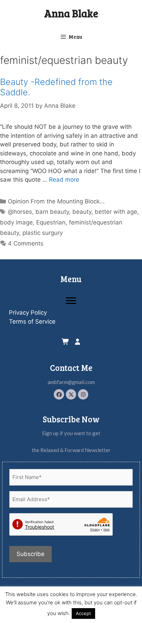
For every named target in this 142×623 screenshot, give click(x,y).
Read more (64, 179)
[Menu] (71, 301)
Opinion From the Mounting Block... (56, 201)
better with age (116, 211)
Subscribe (30, 553)
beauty (81, 211)
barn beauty (52, 211)
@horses (20, 211)
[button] (59, 394)
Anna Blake (71, 13)
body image (16, 222)
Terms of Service (32, 321)
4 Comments (25, 243)
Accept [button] (83, 613)
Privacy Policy (28, 312)
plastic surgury (42, 232)
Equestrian (50, 222)
